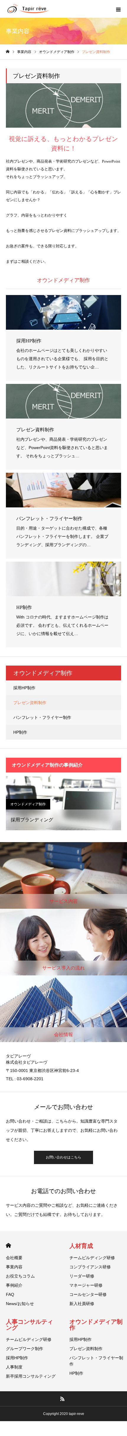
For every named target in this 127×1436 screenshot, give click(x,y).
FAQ (10, 1294)
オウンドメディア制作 (28, 804)
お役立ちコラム (20, 1276)
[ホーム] (7, 52)
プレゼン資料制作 (29, 702)
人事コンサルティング (29, 1324)
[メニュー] (118, 9)
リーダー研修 (81, 1276)
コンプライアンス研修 (90, 1266)
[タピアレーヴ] (28, 9)
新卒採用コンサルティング (31, 1376)
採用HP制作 (24, 687)
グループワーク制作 (24, 1348)
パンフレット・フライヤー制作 (42, 717)
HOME (8, 1245)
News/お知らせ (20, 1303)
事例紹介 (14, 1285)
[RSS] (63, 1399)
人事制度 (14, 1367)
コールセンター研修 (88, 1294)
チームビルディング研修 (92, 1257)
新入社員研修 (81, 1303)
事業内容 (14, 1266)
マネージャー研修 (85, 1285)
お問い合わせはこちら (63, 1157)
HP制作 (20, 732)
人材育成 (81, 1246)
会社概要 (14, 1257)
